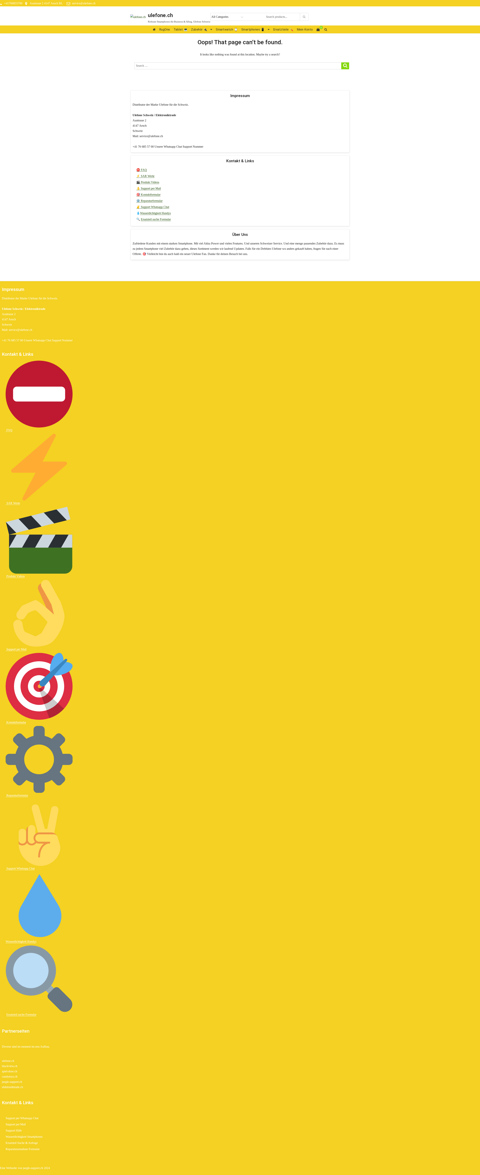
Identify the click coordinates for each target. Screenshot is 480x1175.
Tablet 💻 (181, 29)
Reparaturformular (17, 795)
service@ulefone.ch (83, 3)
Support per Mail (16, 649)
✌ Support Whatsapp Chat (152, 207)
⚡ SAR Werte (145, 176)
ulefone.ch (160, 15)
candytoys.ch (9, 1076)
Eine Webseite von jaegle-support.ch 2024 (25, 1168)
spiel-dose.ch (9, 1071)
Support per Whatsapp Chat (22, 1118)
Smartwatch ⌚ (227, 29)
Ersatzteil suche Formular (156, 219)
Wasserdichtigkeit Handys (155, 213)
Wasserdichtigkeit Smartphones (24, 1136)
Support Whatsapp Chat (20, 868)
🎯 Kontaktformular (148, 194)
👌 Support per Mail (148, 188)
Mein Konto (305, 29)
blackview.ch (9, 1066)
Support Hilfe (14, 1130)
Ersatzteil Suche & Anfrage (22, 1142)
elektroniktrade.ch (12, 1087)
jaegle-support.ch (12, 1081)
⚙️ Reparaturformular (149, 200)
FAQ (9, 430)
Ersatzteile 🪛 (283, 29)
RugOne (164, 29)
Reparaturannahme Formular (23, 1149)
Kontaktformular (16, 722)
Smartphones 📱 (253, 29)
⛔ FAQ (141, 169)
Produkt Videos (15, 576)
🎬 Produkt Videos (147, 182)
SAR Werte (13, 503)
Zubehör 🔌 (199, 29)
